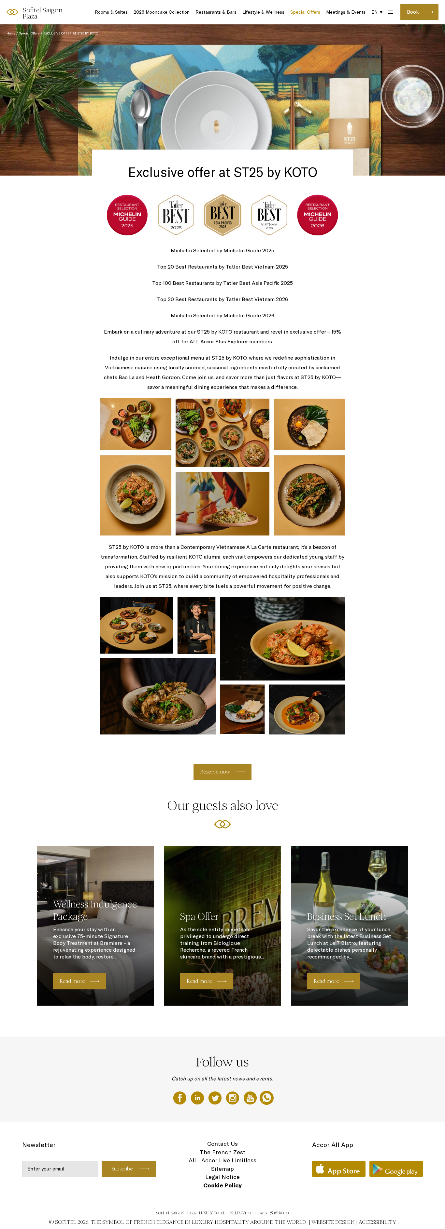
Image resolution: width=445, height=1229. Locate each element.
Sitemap (222, 1168)
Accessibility (377, 1222)
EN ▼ (377, 12)
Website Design (333, 1222)
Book (413, 12)
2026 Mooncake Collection (162, 12)
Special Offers (305, 12)
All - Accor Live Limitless (222, 1160)
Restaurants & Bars (216, 12)
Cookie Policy (222, 1185)
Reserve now (215, 772)
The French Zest (222, 1152)
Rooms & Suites (111, 12)
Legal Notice (222, 1177)
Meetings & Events (346, 12)
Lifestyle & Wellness (263, 12)
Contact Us (222, 1143)
